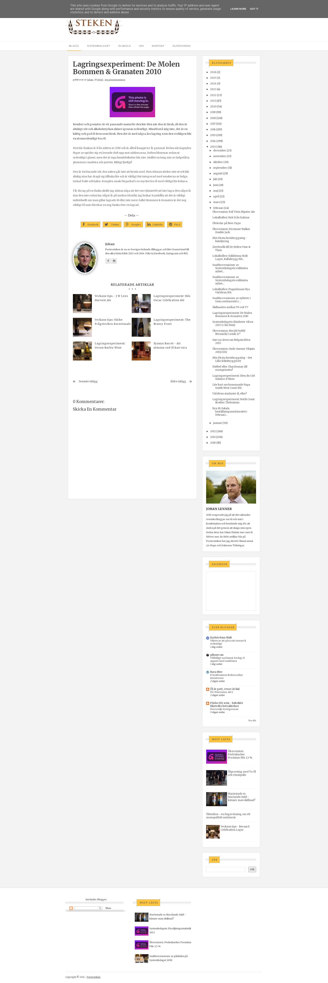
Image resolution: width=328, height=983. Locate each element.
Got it (254, 8)
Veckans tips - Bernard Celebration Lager (235, 828)
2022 (213, 95)
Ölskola (124, 45)
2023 (213, 89)
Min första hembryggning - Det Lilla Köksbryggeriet (232, 359)
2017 (212, 123)
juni (215, 185)
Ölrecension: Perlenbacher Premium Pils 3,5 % (240, 754)
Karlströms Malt (221, 637)
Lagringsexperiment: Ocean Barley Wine (110, 345)
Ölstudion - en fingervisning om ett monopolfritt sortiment (228, 816)
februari (218, 208)
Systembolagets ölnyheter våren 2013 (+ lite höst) (232, 323)
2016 (213, 129)
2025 (213, 77)
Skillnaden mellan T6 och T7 (230, 307)
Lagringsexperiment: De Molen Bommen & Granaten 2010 (232, 314)
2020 (213, 106)
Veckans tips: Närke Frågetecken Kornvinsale (113, 322)
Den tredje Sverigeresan (224, 709)
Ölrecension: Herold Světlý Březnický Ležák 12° (228, 332)
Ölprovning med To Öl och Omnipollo (242, 773)
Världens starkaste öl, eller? (229, 393)
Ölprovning (182, 45)
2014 (213, 141)
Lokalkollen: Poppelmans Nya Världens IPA (231, 291)
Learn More (238, 8)
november (219, 156)
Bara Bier (216, 672)
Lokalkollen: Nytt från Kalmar (231, 217)
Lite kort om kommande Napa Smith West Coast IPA (231, 386)
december (219, 150)
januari (217, 423)
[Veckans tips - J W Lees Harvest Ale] (82, 303)
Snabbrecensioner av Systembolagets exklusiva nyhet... (230, 268)
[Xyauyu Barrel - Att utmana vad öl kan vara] (141, 351)
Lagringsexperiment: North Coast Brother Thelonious (233, 401)
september (220, 167)
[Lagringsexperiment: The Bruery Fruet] (141, 327)
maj (215, 190)
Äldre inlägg (178, 381)
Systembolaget (98, 45)
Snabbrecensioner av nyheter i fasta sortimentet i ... (231, 300)
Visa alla (252, 720)
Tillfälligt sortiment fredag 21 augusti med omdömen (227, 659)
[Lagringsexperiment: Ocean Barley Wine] (82, 351)
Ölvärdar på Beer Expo (226, 223)
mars (216, 202)
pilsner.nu (216, 654)
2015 (213, 135)
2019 (213, 112)
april (216, 196)
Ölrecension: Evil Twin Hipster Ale (233, 211)
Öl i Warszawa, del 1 (221, 692)
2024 (213, 83)
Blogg (74, 45)
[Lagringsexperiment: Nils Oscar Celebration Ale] (141, 303)
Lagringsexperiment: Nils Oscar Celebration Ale (172, 298)
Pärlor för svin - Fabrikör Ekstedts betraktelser (226, 704)
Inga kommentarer (115, 79)
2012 (213, 431)
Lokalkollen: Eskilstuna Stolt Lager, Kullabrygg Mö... (230, 257)
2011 (212, 437)
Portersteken (93, 977)
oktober (218, 162)
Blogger (101, 899)
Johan (90, 79)
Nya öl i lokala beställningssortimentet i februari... (229, 411)
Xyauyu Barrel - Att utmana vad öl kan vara (170, 345)
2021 (213, 100)
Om (141, 45)
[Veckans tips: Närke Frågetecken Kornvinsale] (82, 327)
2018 (213, 118)
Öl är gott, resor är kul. (225, 689)
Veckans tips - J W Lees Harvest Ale (111, 298)
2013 (213, 146)
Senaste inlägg (88, 381)
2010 (213, 442)
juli (215, 179)
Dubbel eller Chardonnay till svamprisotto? (229, 368)
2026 (213, 72)
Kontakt (158, 45)
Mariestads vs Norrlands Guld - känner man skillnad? (241, 797)
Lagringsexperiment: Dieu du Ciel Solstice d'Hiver (233, 377)
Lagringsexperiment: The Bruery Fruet (172, 322)
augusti (217, 173)
